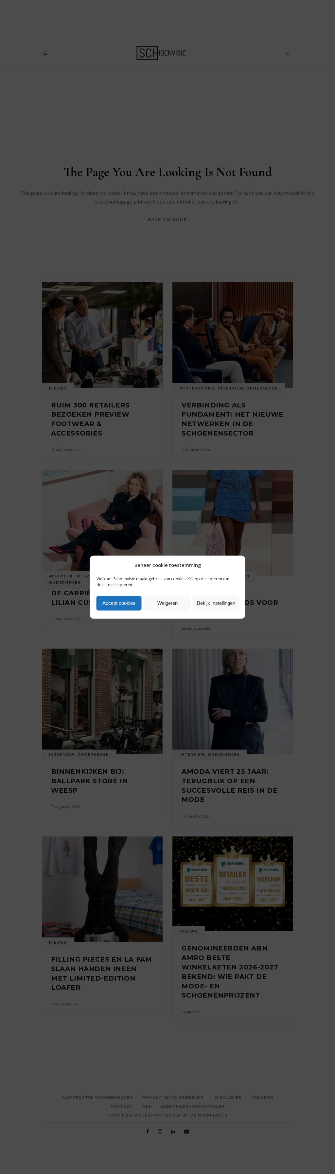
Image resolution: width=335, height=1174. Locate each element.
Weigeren (167, 603)
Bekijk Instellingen (216, 603)
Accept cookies (118, 603)
